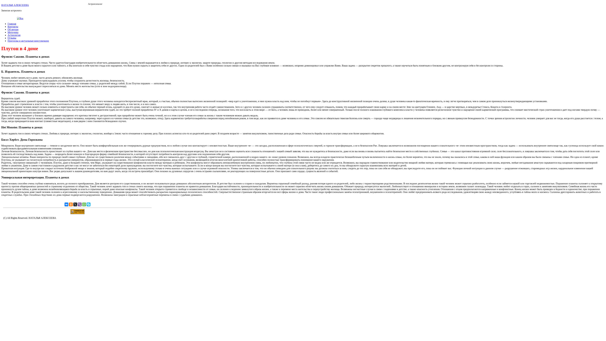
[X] (75, 204)
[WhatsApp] (84, 204)
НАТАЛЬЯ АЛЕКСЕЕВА (15, 5)
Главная (12, 23)
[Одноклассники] (71, 204)
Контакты (13, 26)
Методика (13, 32)
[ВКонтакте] (66, 204)
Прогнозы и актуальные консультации (28, 40)
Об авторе (13, 29)
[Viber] (80, 204)
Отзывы (12, 38)
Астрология (14, 35)
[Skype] (88, 204)
